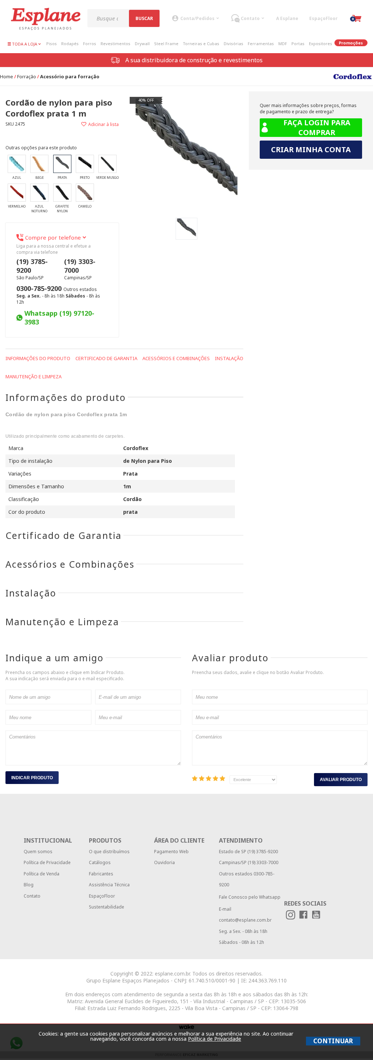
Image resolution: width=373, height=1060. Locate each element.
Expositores (320, 43)
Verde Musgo (107, 177)
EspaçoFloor (323, 18)
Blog (29, 885)
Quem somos (38, 851)
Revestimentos (115, 43)
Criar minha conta (311, 149)
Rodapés (70, 43)
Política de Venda (41, 874)
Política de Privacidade (47, 862)
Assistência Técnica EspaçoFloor (109, 890)
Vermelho (16, 206)
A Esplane (287, 18)
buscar (144, 18)
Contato (32, 896)
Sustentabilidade (106, 907)
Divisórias (233, 43)
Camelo (84, 206)
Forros (89, 43)
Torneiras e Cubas (201, 43)
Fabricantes (101, 874)
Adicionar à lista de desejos (90, 124)
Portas (298, 43)
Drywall (142, 43)
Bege (39, 177)
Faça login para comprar (316, 127)
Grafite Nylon (62, 208)
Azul (16, 177)
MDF (282, 43)
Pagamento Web (171, 851)
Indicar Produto (32, 777)
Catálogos (100, 862)
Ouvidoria (164, 862)
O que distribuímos (109, 851)
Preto (85, 177)
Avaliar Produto (341, 779)
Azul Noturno (39, 208)
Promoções (351, 43)
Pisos (51, 43)
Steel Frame (166, 43)
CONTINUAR (333, 1041)
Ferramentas (261, 43)
